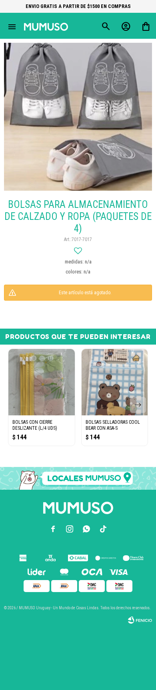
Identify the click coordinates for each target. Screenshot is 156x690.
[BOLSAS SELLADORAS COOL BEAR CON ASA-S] (115, 382)
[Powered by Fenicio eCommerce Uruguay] (140, 620)
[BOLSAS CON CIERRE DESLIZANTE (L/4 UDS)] (41, 382)
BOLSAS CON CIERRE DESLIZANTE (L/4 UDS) (34, 425)
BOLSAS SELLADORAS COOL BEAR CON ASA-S (113, 425)
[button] (138, 405)
